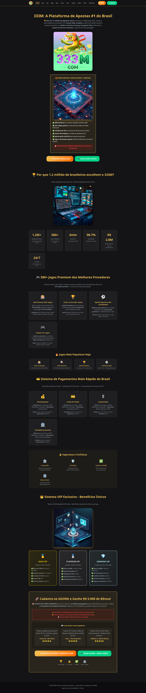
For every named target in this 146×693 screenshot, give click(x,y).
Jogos (52, 3)
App (47, 3)
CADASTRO (112, 3)
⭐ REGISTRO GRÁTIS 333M (60, 159)
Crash (67, 3)
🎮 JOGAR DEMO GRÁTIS (87, 159)
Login (42, 3)
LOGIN (102, 3)
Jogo (57, 3)
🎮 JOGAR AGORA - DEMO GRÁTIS (94, 653)
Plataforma (92, 3)
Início (37, 3)
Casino (62, 3)
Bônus (79, 3)
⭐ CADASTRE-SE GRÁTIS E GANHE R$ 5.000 (55, 653)
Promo (85, 3)
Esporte (73, 3)
